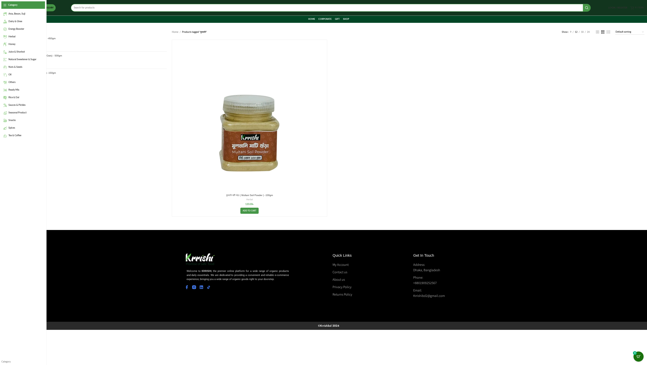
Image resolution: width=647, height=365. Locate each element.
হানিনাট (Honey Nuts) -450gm (41, 38)
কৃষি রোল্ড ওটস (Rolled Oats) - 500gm (44, 55)
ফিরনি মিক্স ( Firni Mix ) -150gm (41, 72)
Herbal (249, 199)
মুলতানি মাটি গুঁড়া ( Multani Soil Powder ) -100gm (249, 195)
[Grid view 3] (602, 32)
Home (175, 32)
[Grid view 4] (608, 32)
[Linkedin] (201, 287)
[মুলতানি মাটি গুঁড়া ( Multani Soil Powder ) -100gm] (249, 117)
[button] (249, 211)
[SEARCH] (587, 8)
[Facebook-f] (187, 287)
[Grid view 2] (597, 32)
